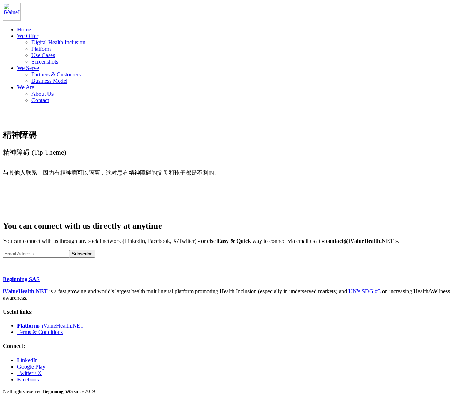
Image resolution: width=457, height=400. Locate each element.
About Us (42, 94)
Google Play (31, 367)
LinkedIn (27, 360)
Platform (41, 49)
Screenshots (44, 62)
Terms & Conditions (40, 332)
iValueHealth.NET (25, 291)
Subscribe (82, 253)
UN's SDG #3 (364, 291)
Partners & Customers (56, 74)
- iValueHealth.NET (50, 325)
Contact (40, 100)
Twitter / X (29, 373)
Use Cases (43, 55)
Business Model (49, 81)
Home (24, 29)
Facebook (28, 379)
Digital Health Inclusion (58, 42)
